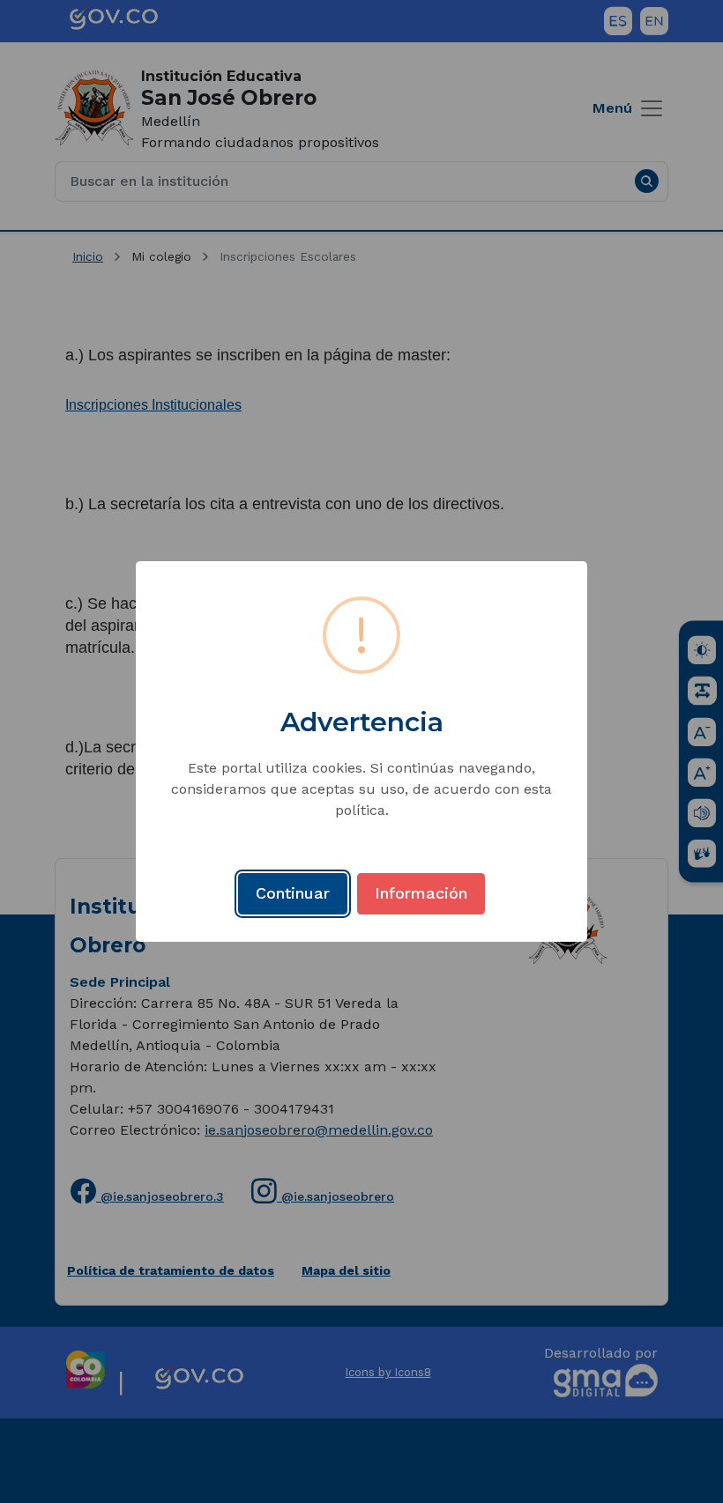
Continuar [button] (293, 893)
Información (421, 893)
